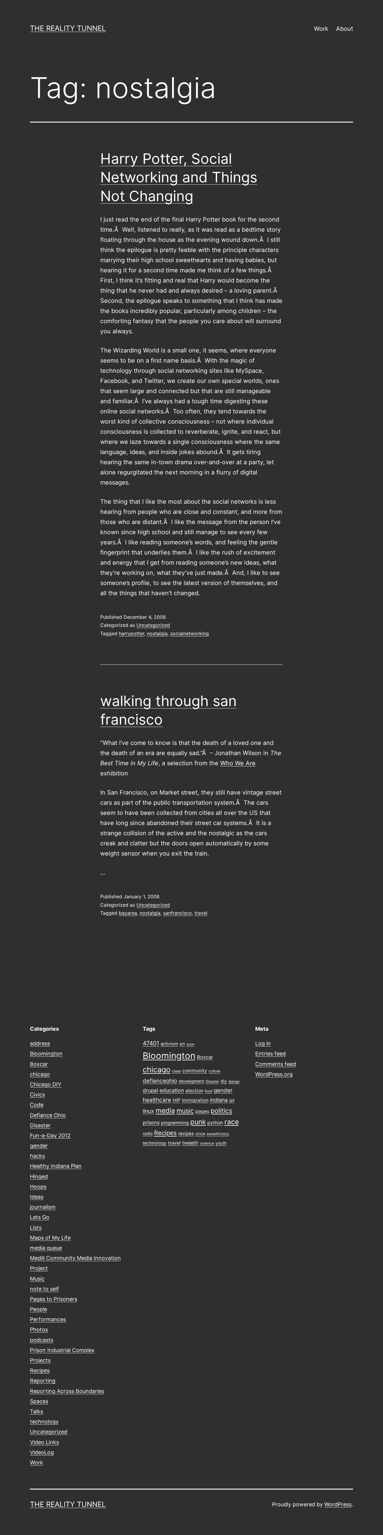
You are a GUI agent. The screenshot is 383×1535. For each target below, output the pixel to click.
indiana (219, 1100)
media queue (46, 1248)
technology (44, 1421)
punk (198, 1122)
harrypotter (131, 633)
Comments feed (275, 1064)
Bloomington (46, 1053)
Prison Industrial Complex (62, 1350)
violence (207, 1143)
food (208, 1091)
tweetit (190, 1143)
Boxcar (39, 1064)
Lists (36, 1227)
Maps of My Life (50, 1238)
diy (224, 1081)
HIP (176, 1100)
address (40, 1043)
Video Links (44, 1442)
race (231, 1122)
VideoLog (42, 1452)
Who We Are (238, 763)
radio (148, 1133)
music (185, 1110)
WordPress (338, 1504)
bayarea (128, 913)
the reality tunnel (68, 28)
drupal (150, 1090)
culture (214, 1071)
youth (221, 1143)
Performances (48, 1319)
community (194, 1070)
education (171, 1090)
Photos (39, 1329)
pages (202, 1111)
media (165, 1110)
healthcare (157, 1099)
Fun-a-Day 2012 (50, 1135)
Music (37, 1279)
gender (39, 1146)
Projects (40, 1360)
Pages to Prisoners (53, 1299)
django (234, 1081)
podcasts (41, 1340)
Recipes (40, 1370)
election (194, 1090)
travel (200, 913)
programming (175, 1122)
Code (36, 1105)
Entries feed (270, 1053)
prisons (151, 1122)
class (176, 1071)
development (191, 1081)
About (344, 28)
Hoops (38, 1186)
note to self (44, 1289)
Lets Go (39, 1217)
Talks (36, 1411)
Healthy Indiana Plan (56, 1166)
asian (190, 1044)
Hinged (39, 1176)
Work (321, 28)
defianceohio (160, 1080)
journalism (43, 1207)
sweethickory (218, 1134)
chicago (40, 1074)
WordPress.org (274, 1074)
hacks (37, 1156)
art (182, 1043)
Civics (37, 1094)
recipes (186, 1133)
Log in (263, 1043)
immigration (195, 1100)
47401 (151, 1043)
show (200, 1133)
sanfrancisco (177, 913)
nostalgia (157, 633)
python (215, 1122)
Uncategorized (153, 625)
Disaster (40, 1125)
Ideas (36, 1197)
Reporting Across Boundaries (67, 1391)
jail (231, 1100)
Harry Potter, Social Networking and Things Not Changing (178, 177)
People (38, 1309)
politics (221, 1110)
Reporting (42, 1380)
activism (169, 1044)
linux (148, 1111)
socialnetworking (189, 633)
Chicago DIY (45, 1084)
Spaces (39, 1401)
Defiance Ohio (48, 1115)
